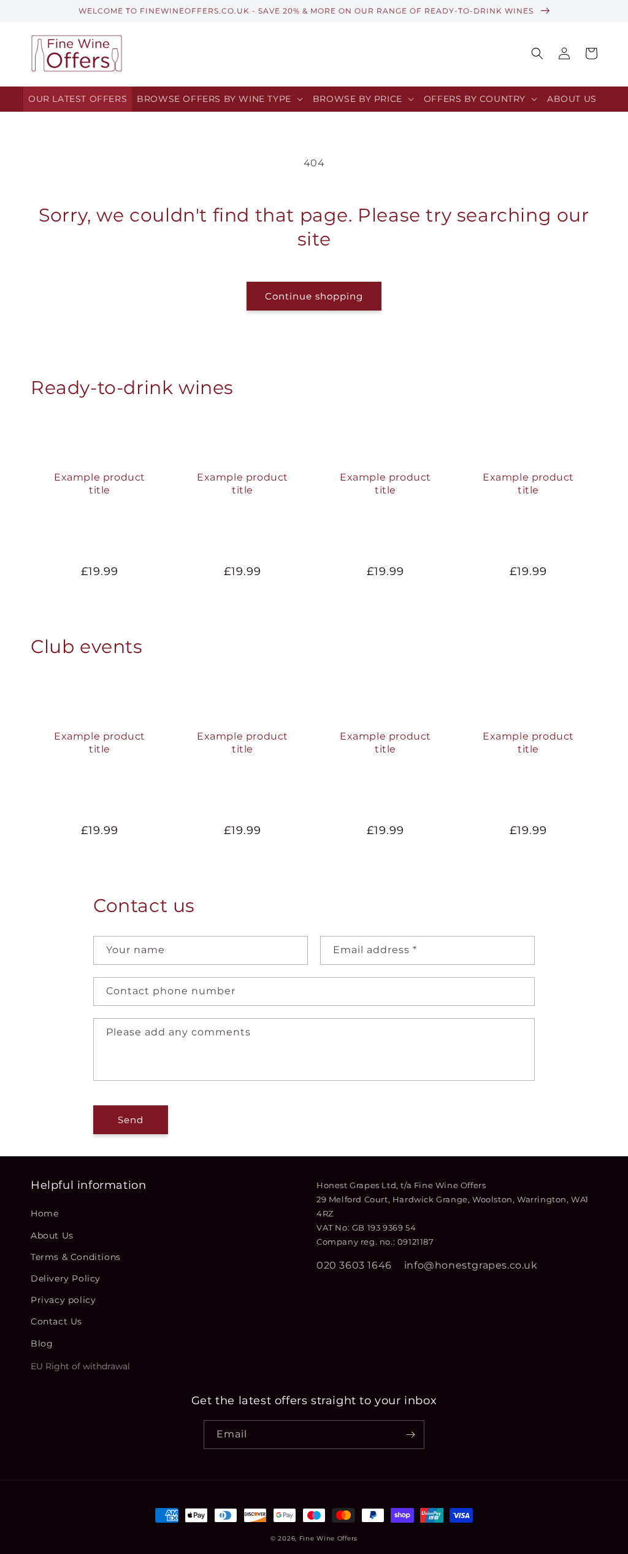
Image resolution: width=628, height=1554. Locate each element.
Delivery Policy (66, 1278)
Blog (42, 1343)
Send (131, 1120)
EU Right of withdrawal (80, 1366)
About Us (52, 1235)
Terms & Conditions (76, 1256)
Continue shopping (314, 296)
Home (44, 1213)
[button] (220, 99)
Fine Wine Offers (328, 1538)
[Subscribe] (410, 1434)
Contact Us (56, 1321)
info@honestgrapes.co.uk (471, 1265)
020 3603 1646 (354, 1265)
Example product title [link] (99, 483)
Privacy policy (63, 1299)
